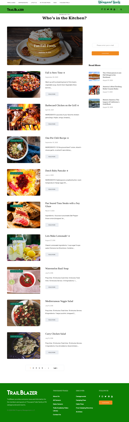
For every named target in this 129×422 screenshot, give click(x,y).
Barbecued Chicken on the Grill (60, 105)
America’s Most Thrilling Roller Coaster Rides (112, 88)
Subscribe (105, 53)
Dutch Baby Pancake (55, 170)
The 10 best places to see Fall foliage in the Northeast (112, 75)
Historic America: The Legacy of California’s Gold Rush (111, 102)
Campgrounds (81, 396)
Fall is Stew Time (54, 72)
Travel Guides (11, 2)
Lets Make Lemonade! (56, 236)
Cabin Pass (80, 404)
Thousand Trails (65, 2)
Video (55, 2)
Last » (55, 368)
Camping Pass (81, 400)
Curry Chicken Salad (55, 333)
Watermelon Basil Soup (57, 268)
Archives (79, 412)
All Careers (57, 400)
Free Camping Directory (84, 408)
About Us (56, 396)
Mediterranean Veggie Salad (59, 301)
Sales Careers (58, 404)
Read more (51, 94)
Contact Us (57, 414)
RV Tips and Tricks (45, 2)
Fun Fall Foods (45, 46)
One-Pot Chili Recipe (55, 138)
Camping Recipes (23, 2)
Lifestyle (34, 2)
